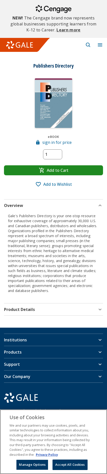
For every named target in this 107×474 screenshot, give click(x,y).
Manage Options (32, 464)
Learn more (68, 30)
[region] (53, 441)
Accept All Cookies (70, 464)
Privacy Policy (47, 454)
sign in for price (57, 142)
